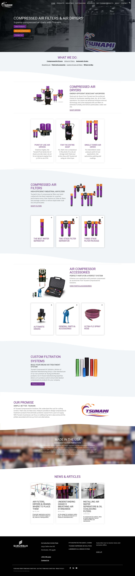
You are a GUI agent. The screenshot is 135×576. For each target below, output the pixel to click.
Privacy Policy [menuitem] (60, 568)
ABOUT (117, 3)
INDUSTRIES (70, 3)
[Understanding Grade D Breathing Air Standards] (67, 491)
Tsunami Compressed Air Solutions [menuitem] (80, 546)
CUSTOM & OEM (80, 3)
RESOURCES (91, 3)
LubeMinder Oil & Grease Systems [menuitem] (79, 549)
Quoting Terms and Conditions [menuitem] (46, 568)
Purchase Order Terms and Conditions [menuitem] (25, 568)
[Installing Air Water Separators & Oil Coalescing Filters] (92, 491)
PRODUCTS (60, 3)
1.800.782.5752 (46, 557)
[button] (70, 568)
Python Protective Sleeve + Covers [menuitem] (80, 543)
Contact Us (45, 560)
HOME (53, 3)
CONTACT (124, 3)
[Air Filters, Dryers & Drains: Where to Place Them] (42, 491)
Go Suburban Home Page (49, 543)
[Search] (130, 2)
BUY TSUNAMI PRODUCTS (105, 3)
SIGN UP (99, 552)
